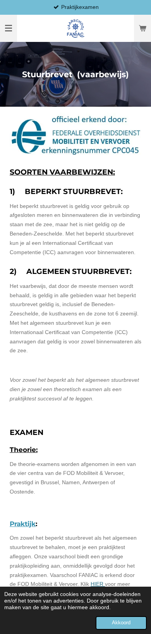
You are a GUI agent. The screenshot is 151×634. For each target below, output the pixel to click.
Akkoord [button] (121, 622)
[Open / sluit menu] (8, 28)
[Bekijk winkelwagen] (142, 28)
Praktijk (23, 524)
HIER (98, 584)
